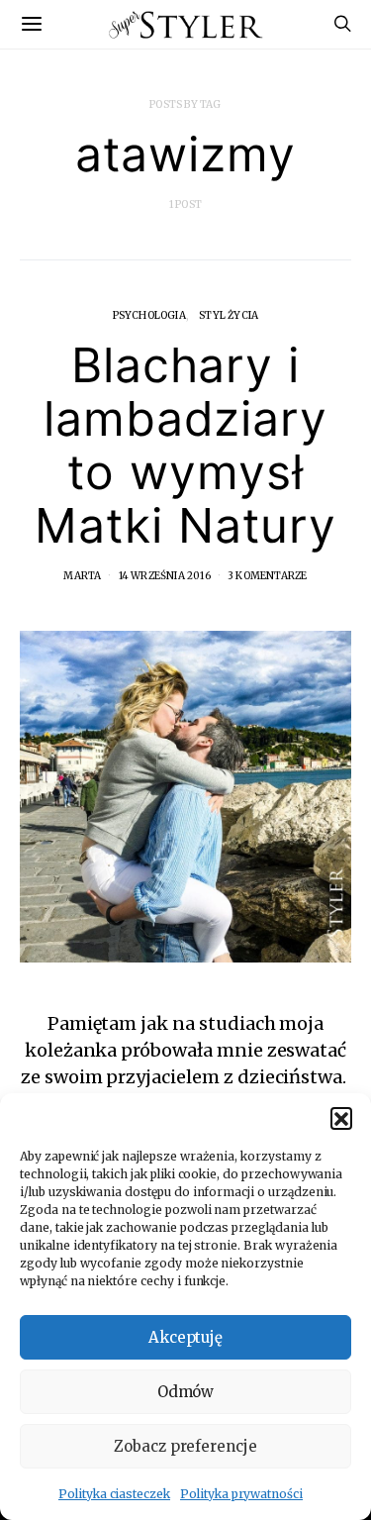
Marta (82, 575)
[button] (341, 1118)
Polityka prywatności (241, 1493)
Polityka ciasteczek (114, 1493)
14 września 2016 (165, 575)
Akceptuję (186, 1337)
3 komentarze (267, 575)
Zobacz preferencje (185, 1446)
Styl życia (228, 315)
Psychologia (149, 315)
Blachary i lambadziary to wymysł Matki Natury (185, 445)
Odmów (186, 1391)
